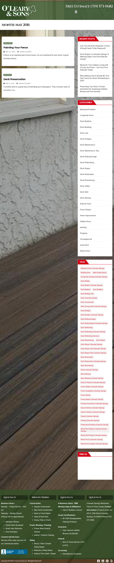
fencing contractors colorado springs (94, 403)
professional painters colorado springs (94, 425)
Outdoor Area (85, 221)
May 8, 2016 (10, 83)
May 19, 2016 (10, 52)
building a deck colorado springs (92, 268)
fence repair (85, 395)
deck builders (86, 289)
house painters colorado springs (92, 408)
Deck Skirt (84, 192)
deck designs (86, 310)
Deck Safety (85, 186)
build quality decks (100, 272)
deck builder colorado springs (91, 285)
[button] (76, 11)
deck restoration (87, 357)
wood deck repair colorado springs (94, 435)
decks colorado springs (89, 370)
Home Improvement (88, 216)
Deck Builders (86, 121)
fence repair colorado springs (92, 399)
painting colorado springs (90, 420)
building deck (85, 272)
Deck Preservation (14, 79)
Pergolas (83, 233)
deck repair (100, 340)
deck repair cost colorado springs (93, 348)
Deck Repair (85, 168)
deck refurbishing (87, 340)
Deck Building (86, 127)
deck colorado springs (89, 298)
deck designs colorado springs (92, 315)
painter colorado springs (90, 416)
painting (83, 227)
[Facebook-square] (98, 561)
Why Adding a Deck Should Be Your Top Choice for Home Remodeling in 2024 (95, 78)
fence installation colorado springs (93, 391)
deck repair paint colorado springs (93, 353)
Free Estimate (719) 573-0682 (89, 6)
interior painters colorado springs (93, 412)
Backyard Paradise (87, 109)
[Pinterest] (107, 561)
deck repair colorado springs (91, 344)
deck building (98, 289)
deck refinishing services (90, 336)
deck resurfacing (87, 365)
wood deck (7, 75)
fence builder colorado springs (92, 387)
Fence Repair (85, 210)
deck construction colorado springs (93, 306)
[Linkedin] (102, 561)
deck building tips (87, 294)
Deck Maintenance (87, 145)
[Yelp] (111, 561)
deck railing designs (88, 319)
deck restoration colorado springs (93, 361)
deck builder (85, 281)
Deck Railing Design (88, 157)
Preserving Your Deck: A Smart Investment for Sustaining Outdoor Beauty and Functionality (94, 89)
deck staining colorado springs (92, 378)
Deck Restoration (87, 174)
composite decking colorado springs (94, 277)
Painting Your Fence (15, 47)
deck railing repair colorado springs (94, 323)
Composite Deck (87, 115)
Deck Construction (87, 302)
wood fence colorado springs (92, 439)
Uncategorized (86, 239)
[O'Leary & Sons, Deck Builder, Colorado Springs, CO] (14, 552)
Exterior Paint (85, 204)
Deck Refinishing (87, 162)
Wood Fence (8, 43)
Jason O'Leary (25, 52)
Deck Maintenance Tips (89, 151)
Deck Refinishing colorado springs (93, 332)
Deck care (84, 133)
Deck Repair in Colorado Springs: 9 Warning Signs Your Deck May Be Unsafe (94, 56)
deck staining (85, 198)
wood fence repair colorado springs (94, 444)
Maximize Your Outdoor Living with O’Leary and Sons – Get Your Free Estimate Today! (94, 67)
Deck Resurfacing (87, 180)
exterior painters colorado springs (93, 382)
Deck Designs (85, 139)
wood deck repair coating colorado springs (94, 430)
